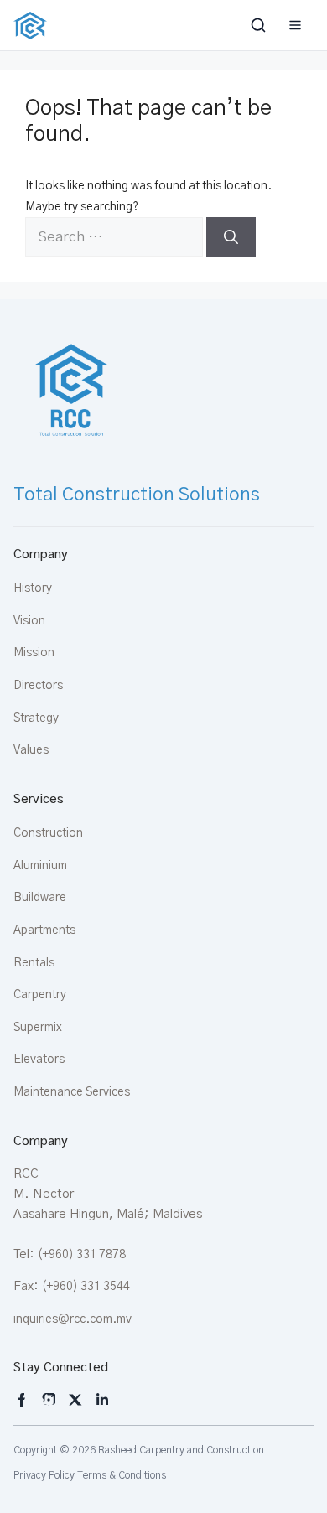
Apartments (44, 930)
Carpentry (39, 995)
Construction (48, 833)
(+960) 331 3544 (86, 1287)
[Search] (231, 237)
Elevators (39, 1059)
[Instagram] (21, 1399)
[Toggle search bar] (260, 25)
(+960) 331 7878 (82, 1255)
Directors (38, 686)
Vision (29, 621)
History (32, 588)
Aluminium (40, 866)
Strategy (36, 718)
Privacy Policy (44, 1475)
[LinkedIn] (102, 1399)
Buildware (39, 898)
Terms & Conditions (121, 1475)
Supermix (37, 1028)
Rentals (33, 963)
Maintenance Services (71, 1092)
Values (31, 750)
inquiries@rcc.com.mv (72, 1319)
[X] (75, 1399)
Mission (33, 653)
